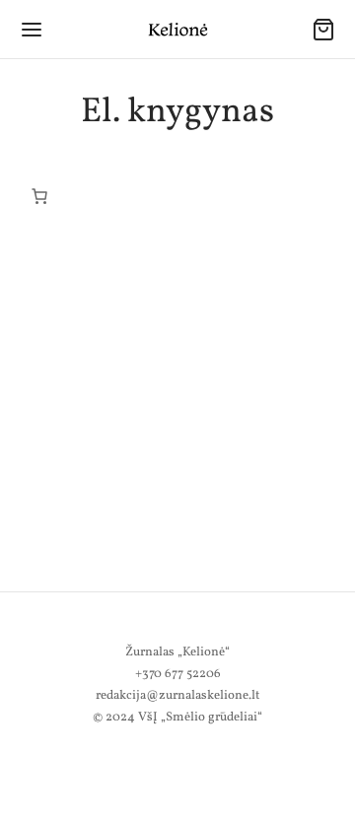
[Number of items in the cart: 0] (39, 196)
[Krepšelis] (323, 29)
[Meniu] (31, 29)
